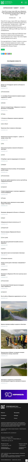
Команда (16, 415)
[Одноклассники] (5, 54)
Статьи (15, 418)
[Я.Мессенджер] (2, 54)
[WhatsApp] (11, 54)
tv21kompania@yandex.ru (5, 448)
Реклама (3, 418)
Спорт (3, 49)
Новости (3, 412)
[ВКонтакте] (3, 54)
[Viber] (9, 54)
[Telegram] (7, 54)
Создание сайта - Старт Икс (16, 459)
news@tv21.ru (21, 448)
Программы (16, 412)
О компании (3, 415)
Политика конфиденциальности (6, 459)
